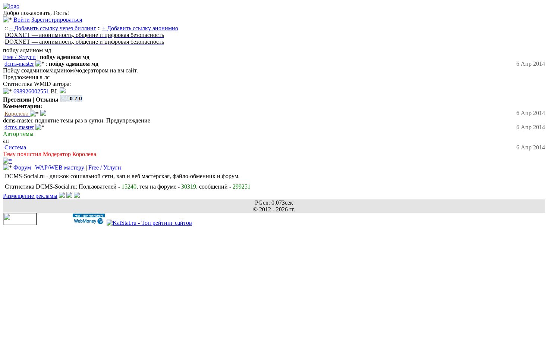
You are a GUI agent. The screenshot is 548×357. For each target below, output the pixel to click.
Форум (22, 167)
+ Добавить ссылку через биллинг (52, 28)
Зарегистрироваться (56, 19)
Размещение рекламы (30, 196)
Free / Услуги (19, 57)
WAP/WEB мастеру (59, 167)
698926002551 (31, 91)
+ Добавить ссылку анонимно (140, 28)
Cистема (15, 147)
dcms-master (19, 63)
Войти (21, 19)
